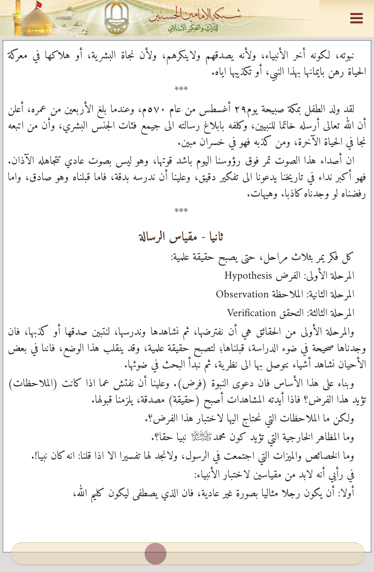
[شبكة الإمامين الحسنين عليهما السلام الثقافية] (187, 18)
